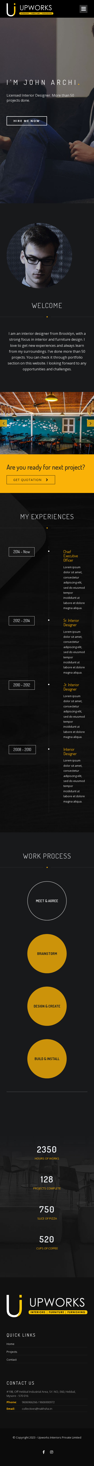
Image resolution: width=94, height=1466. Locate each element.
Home (10, 1344)
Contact (12, 1360)
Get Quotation (27, 480)
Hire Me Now (27, 121)
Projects (12, 1352)
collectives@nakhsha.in (37, 1409)
